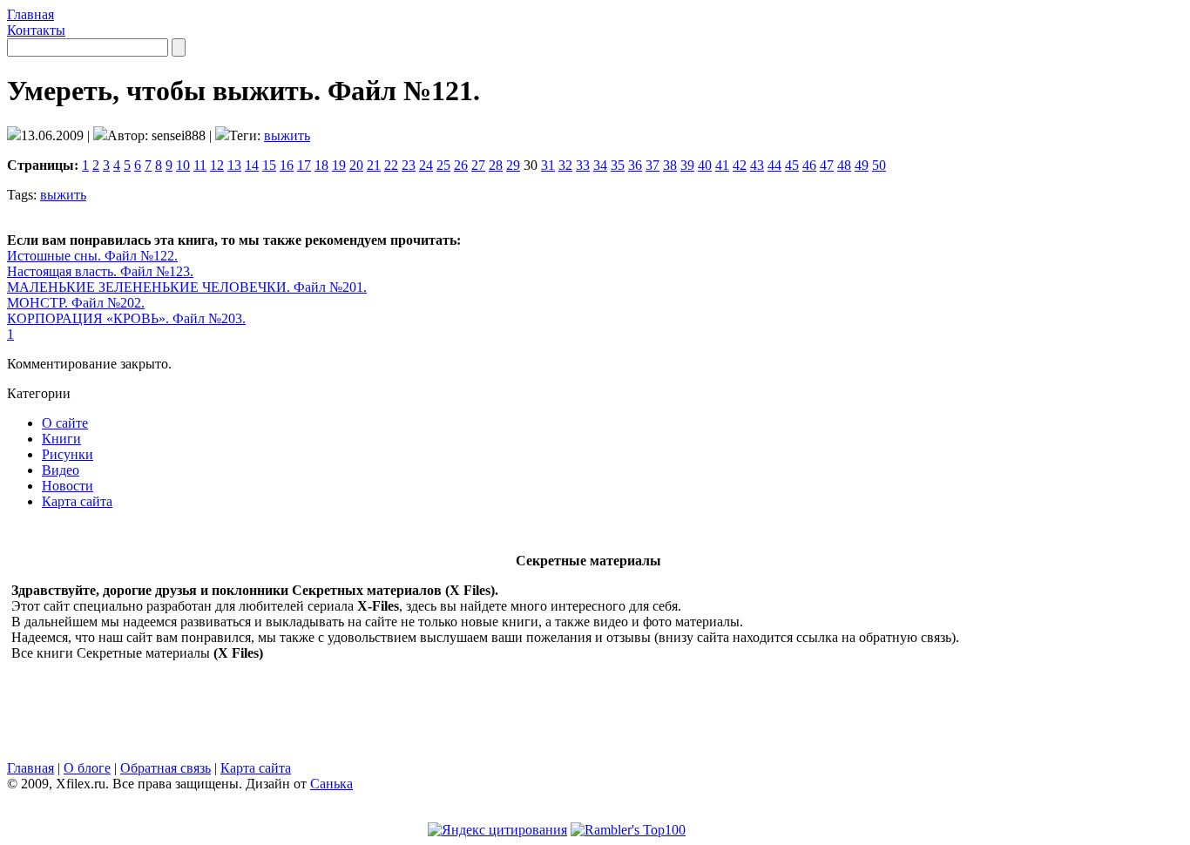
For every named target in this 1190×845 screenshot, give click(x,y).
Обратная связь (165, 767)
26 (461, 165)
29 (513, 165)
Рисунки (67, 454)
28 (496, 165)
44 (774, 165)
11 (199, 165)
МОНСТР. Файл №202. (76, 302)
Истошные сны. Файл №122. (92, 255)
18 (321, 165)
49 (862, 165)
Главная (30, 14)
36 (635, 165)
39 (687, 165)
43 (757, 165)
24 (426, 165)
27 (478, 165)
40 (705, 165)
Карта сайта (77, 501)
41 (722, 165)
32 (565, 165)
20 (356, 165)
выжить (287, 135)
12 (217, 165)
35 (618, 165)
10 (183, 165)
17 (304, 165)
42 (740, 165)
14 (252, 165)
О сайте (65, 423)
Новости (67, 485)
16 (287, 165)
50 (879, 165)
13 (234, 165)
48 (844, 165)
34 (600, 165)
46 (809, 165)
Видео (60, 470)
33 (583, 165)
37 (652, 165)
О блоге (87, 767)
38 (670, 165)
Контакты (36, 30)
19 (339, 165)
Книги (61, 438)
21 (374, 165)
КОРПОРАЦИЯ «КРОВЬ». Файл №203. (126, 318)
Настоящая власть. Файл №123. (100, 271)
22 (391, 165)
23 (409, 165)
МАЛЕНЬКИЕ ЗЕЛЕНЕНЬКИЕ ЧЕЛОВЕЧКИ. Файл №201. (187, 287)
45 (792, 165)
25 (443, 165)
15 (269, 165)
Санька (331, 783)
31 (548, 165)
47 (827, 165)
